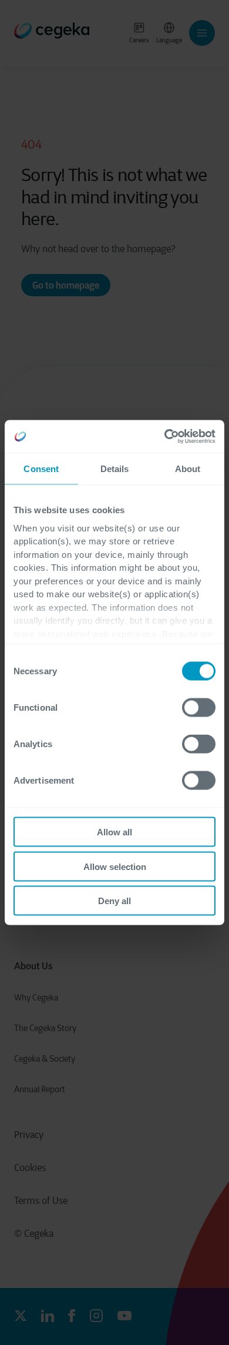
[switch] (198, 707)
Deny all (114, 901)
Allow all (114, 832)
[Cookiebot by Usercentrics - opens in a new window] (164, 436)
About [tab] (188, 468)
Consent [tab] (41, 468)
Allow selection (114, 866)
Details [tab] (114, 468)
